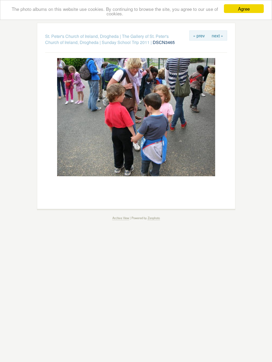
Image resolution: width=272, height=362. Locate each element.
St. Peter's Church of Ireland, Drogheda (82, 36)
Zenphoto (154, 218)
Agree (244, 8)
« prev (199, 35)
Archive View (120, 218)
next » (217, 35)
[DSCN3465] (136, 174)
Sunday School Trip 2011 (126, 42)
